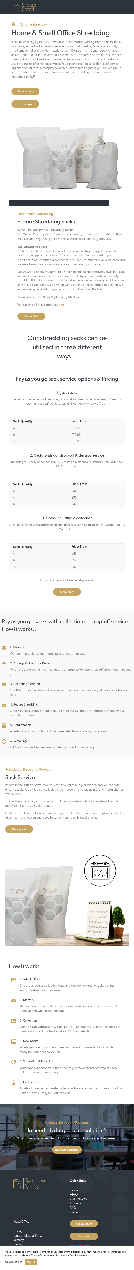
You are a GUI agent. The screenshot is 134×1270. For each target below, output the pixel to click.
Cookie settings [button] (13, 1262)
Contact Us (77, 1212)
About (74, 1194)
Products (75, 1203)
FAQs (73, 1208)
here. (62, 305)
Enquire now (25, 91)
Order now (25, 104)
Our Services (78, 1199)
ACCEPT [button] (31, 1262)
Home (74, 1190)
